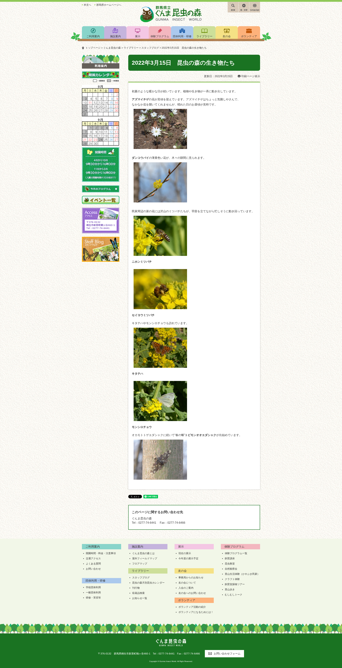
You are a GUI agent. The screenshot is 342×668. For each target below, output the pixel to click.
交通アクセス (93, 558)
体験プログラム (234, 546)
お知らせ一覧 (139, 598)
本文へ (87, 4)
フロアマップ (139, 563)
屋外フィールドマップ (144, 558)
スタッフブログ (150, 47)
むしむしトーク (233, 594)
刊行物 (136, 587)
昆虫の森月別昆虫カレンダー (148, 582)
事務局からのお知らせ (190, 577)
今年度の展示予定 (188, 558)
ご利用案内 (93, 546)
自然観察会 (231, 568)
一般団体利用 (93, 592)
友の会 (182, 570)
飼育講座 (230, 558)
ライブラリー (131, 47)
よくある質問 (93, 563)
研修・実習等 (93, 597)
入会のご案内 (185, 587)
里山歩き (230, 589)
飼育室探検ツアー (235, 584)
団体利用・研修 (95, 580)
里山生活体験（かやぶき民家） (242, 573)
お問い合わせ (93, 568)
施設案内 (137, 546)
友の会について (187, 582)
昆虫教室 (230, 563)
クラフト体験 (232, 579)
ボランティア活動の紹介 (192, 606)
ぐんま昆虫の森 (112, 47)
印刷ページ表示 (250, 76)
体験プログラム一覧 (236, 553)
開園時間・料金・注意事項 (101, 553)
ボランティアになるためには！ (195, 612)
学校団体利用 (93, 587)
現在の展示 (184, 553)
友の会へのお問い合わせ (192, 593)
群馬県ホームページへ (108, 4)
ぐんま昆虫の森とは (143, 553)
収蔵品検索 (138, 593)
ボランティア (186, 600)
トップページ (93, 47)
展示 (181, 546)
